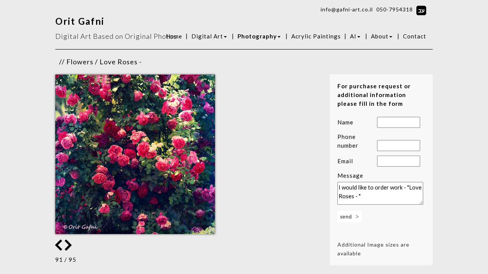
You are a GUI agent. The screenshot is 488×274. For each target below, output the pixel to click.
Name (345, 122)
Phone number (347, 141)
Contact (414, 36)
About (379, 36)
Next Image (58, 245)
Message (350, 175)
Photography (257, 36)
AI (353, 36)
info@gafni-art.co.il (347, 9)
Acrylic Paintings (316, 36)
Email (345, 161)
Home (174, 36)
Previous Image (69, 245)
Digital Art (207, 36)
